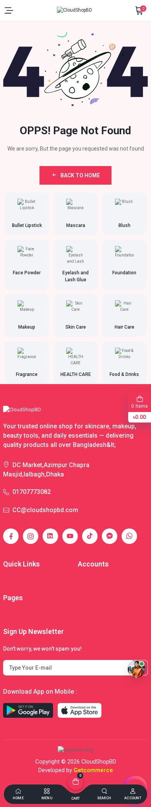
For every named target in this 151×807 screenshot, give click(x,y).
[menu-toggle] (9, 10)
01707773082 (31, 491)
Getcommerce (93, 770)
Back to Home (80, 175)
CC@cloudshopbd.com (45, 510)
